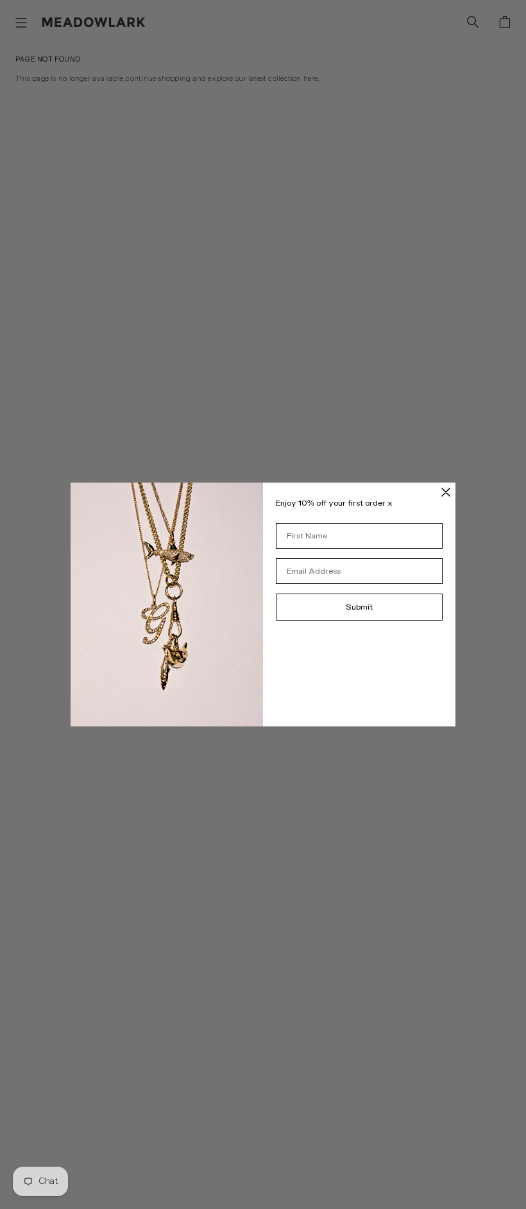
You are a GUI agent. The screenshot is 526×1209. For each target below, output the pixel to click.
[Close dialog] (445, 492)
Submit (359, 607)
